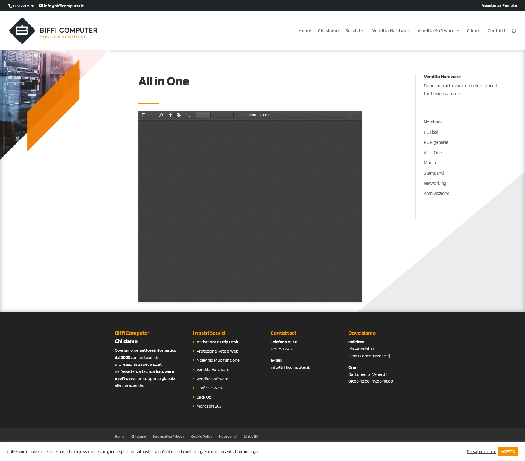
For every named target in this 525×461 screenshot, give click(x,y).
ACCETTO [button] (508, 452)
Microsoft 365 (209, 406)
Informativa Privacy (168, 436)
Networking (435, 183)
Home (305, 31)
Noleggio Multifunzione (218, 360)
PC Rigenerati (437, 142)
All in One (433, 152)
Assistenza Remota (499, 5)
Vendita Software (436, 31)
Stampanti (434, 173)
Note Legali (228, 436)
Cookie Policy (201, 436)
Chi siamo (328, 31)
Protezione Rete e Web (217, 351)
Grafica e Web (209, 387)
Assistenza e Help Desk (217, 341)
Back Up (204, 397)
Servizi (353, 31)
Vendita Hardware (391, 31)
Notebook (433, 122)
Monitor (431, 162)
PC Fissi (431, 132)
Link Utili (251, 436)
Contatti (496, 31)
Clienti (474, 31)
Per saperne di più (481, 451)
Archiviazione (436, 193)
